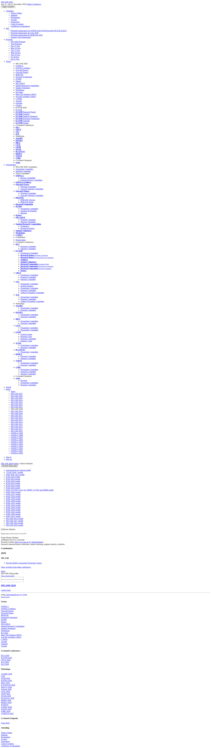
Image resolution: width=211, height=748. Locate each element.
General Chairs (26, 334)
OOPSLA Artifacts (23, 68)
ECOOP (19, 110)
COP (3, 676)
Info (7, 28)
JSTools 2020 (6, 689)
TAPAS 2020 (6, 709)
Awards (14, 20)
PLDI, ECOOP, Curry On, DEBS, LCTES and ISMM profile (30, 490)
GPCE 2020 (6, 660)
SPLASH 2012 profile (14, 519)
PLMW (18, 79)
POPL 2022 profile (13, 505)
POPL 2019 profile (13, 499)
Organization (11, 165)
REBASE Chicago (28, 200)
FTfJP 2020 (5, 678)
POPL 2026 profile (13, 514)
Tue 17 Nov (15, 50)
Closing (19, 105)
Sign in (8, 457)
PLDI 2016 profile (13, 479)
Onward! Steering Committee (32, 189)
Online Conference (33, 4)
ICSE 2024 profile (13, 477)
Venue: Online (16, 13)
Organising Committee (29, 328)
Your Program (16, 44)
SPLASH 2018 (17, 413)
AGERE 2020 (6, 674)
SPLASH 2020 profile (9, 466)
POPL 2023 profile (13, 508)
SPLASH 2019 (17, 411)
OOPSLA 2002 (17, 449)
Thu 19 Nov (15, 55)
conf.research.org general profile (18, 470)
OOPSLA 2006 (17, 440)
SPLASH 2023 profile (14, 525)
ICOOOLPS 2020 (8, 685)
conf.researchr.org (12, 595)
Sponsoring (15, 22)
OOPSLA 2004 (17, 444)
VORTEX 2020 (7, 713)
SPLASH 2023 (17, 402)
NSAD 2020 (6, 696)
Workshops (20, 90)
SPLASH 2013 (17, 424)
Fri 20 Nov (15, 57)
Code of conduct (17, 24)
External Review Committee (31, 180)
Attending (10, 11)
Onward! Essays (22, 70)
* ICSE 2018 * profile (14, 472)
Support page (5, 597)
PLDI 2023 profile (13, 486)
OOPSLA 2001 (17, 451)
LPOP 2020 (5, 694)
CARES (19, 99)
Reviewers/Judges (27, 228)
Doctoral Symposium (24, 77)
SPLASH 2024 (17, 400)
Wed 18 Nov (16, 53)
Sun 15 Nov (15, 46)
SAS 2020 (5, 662)
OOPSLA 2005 (17, 442)
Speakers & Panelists (29, 211)
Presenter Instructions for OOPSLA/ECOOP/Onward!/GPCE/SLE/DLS (39, 31)
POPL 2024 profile (13, 510)
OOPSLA (19, 66)
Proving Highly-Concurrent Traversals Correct (24, 563)
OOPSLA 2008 (17, 435)
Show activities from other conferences (16, 567)
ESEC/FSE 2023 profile (15, 475)
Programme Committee (29, 330)
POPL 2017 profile (13, 494)
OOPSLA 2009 (17, 433)
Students (14, 15)
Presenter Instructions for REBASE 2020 (26, 35)
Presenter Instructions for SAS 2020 (24, 33)
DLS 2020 (5, 655)
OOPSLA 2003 (17, 446)
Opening (19, 103)
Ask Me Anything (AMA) (26, 97)
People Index (21, 240)
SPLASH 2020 (7, 463)
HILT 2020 (5, 683)
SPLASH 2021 (17, 407)
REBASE (19, 75)
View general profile (7, 576)
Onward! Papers (22, 72)
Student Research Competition (27, 86)
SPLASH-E (20, 83)
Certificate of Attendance (20, 26)
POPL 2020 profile (13, 501)
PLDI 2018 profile (13, 481)
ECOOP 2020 (6, 658)
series (16, 463)
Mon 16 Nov (16, 48)
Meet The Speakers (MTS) (26, 94)
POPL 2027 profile (13, 516)
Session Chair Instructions (21, 37)
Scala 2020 (5, 723)
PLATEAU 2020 (7, 698)
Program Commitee (28, 220)
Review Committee (28, 178)
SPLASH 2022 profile (14, 523)
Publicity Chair (26, 341)
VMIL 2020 (5, 711)
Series (13, 391)
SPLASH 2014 (17, 422)
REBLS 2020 (6, 702)
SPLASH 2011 (16, 429)
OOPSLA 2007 (17, 438)
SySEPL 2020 (6, 707)
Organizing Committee (24, 169)
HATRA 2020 (6, 681)
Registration (15, 17)
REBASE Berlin (27, 202)
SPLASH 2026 (17, 396)
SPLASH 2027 (17, 394)
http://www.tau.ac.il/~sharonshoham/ (28, 542)
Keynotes (19, 92)
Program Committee (28, 187)
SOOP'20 (4, 705)
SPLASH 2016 (17, 418)
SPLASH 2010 (17, 431)
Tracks (8, 61)
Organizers (25, 226)
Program (9, 39)
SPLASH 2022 (17, 405)
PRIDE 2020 (6, 700)
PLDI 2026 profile (13, 488)
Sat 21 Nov (15, 59)
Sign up (9, 459)
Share (3, 571)
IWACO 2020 (6, 687)
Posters (18, 81)
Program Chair (26, 337)
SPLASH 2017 (17, 416)
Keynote (24, 380)
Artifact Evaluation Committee (32, 293)
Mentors (24, 213)
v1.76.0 (23, 595)
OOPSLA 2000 (17, 453)
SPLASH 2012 (17, 427)
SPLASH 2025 (17, 398)
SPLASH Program (18, 42)
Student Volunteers (23, 88)
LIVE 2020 (5, 692)
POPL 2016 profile (13, 492)
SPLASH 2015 (17, 420)
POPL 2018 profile (13, 497)
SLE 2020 (5, 664)
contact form (6, 590)
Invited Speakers (27, 286)
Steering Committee (23, 171)
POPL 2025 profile (13, 512)
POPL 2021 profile (13, 503)
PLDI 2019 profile (13, 483)
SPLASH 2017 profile (14, 521)
